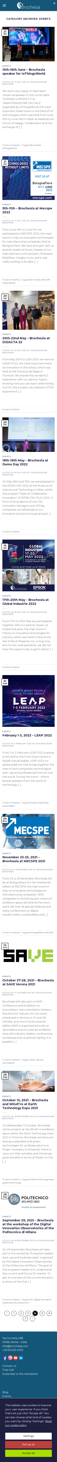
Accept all (28, 1453)
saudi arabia (8, 806)
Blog (5, 1392)
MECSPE (46, 280)
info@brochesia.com (15, 1346)
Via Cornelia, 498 (12, 1338)
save (32, 1060)
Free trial (8, 1369)
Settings (28, 1436)
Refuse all (28, 1444)
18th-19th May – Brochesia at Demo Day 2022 (25, 462)
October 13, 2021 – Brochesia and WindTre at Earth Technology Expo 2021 (25, 1104)
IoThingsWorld (9, 148)
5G (31, 1299)
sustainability (8, 283)
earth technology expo (42, 1179)
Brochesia (35, 145)
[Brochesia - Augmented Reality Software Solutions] (28, 5)
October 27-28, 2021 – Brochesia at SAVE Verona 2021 (28, 982)
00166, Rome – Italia (14, 1342)
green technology (11, 1183)
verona (39, 1060)
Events (6, 66)
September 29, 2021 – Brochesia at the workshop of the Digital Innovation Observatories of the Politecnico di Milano (28, 1226)
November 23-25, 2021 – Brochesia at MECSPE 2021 (23, 859)
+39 (5, 1350)
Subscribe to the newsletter (20, 1373)
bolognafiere (37, 932)
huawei (34, 803)
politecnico (23, 1303)
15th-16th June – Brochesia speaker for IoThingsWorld (23, 71)
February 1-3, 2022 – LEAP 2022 (27, 735)
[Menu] (4, 5)
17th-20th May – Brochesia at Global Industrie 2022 (25, 602)
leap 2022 (43, 803)
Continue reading (16, 134)
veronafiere (8, 1063)
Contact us (9, 1365)
